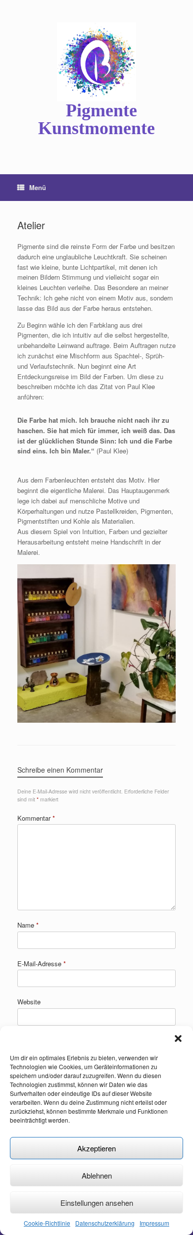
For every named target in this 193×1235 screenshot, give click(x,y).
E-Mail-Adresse (41, 963)
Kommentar (36, 818)
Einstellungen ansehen (96, 1202)
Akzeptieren (96, 1148)
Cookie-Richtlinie (47, 1223)
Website (29, 1001)
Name (28, 925)
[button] (178, 1038)
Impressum (154, 1223)
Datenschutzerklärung (105, 1223)
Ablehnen (97, 1175)
